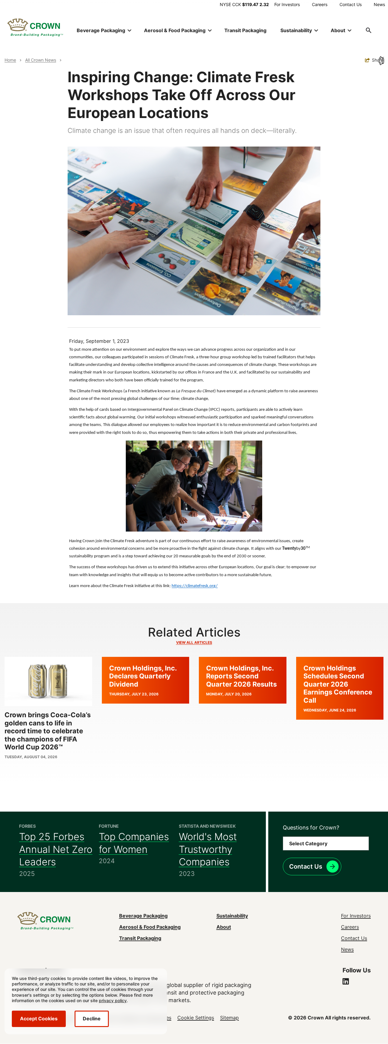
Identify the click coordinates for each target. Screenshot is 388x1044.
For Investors (287, 4)
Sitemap (229, 1018)
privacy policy (113, 1000)
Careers (319, 4)
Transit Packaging (245, 30)
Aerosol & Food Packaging (150, 927)
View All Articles (194, 642)
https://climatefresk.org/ (195, 586)
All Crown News (40, 60)
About (223, 927)
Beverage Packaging (143, 916)
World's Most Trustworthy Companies (208, 849)
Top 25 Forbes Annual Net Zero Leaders (55, 849)
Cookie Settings (195, 1018)
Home (10, 60)
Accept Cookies (39, 1018)
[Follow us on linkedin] (346, 982)
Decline (92, 1018)
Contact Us (351, 4)
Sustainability (232, 916)
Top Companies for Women (134, 843)
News (379, 4)
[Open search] (368, 30)
